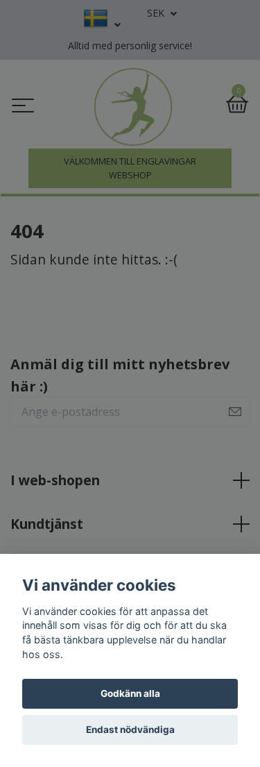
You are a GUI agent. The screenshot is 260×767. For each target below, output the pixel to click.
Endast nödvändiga (130, 729)
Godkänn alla (130, 693)
